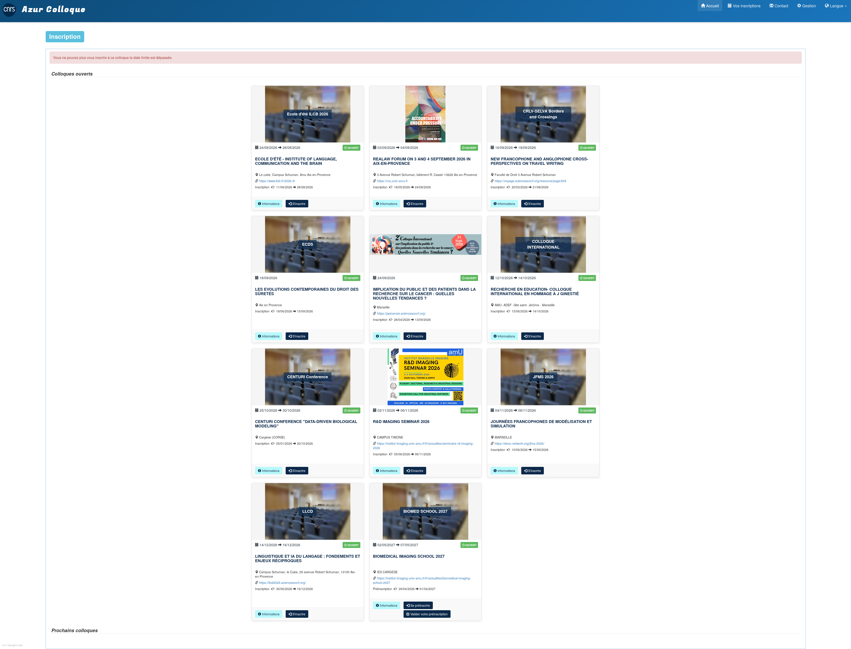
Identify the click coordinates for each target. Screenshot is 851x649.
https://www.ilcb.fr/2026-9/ (277, 181)
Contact (780, 5)
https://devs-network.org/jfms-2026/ (519, 443)
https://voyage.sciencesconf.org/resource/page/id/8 (530, 181)
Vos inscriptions (746, 5)
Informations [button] (270, 203)
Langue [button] (836, 5)
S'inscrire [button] (298, 203)
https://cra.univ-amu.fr (392, 181)
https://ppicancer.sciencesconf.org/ (401, 313)
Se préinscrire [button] (420, 605)
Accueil (712, 5)
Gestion (808, 5)
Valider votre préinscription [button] (429, 614)
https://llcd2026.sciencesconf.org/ (282, 582)
